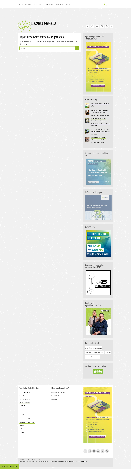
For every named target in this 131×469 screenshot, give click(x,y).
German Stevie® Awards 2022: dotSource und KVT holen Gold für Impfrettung (100, 113)
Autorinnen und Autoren (93, 348)
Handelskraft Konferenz (58, 396)
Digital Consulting (24, 402)
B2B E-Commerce (24, 392)
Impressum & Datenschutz (94, 352)
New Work (22, 405)
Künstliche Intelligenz (25, 399)
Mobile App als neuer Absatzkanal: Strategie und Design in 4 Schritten (100, 140)
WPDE (66, 461)
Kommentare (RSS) (82, 461)
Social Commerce (24, 396)
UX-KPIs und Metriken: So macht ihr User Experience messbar (100, 132)
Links (87, 357)
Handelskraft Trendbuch (58, 392)
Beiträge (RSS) (71, 461)
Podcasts (54, 399)
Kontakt (108, 352)
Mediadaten (95, 357)
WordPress (61, 461)
